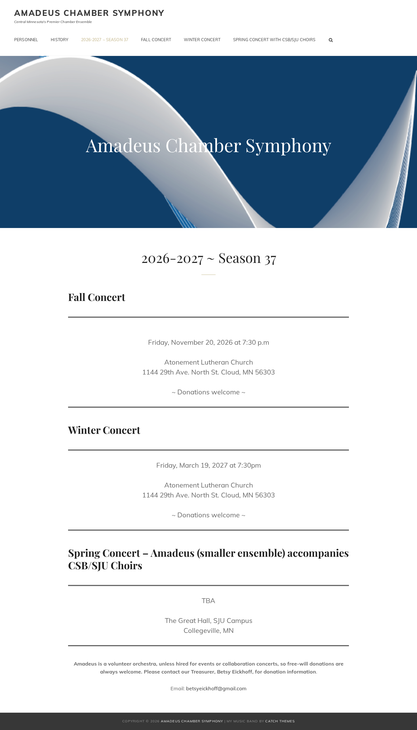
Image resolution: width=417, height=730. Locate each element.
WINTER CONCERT (202, 39)
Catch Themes (279, 721)
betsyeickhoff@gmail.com (216, 688)
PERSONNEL (26, 39)
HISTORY (59, 39)
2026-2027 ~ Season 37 (104, 39)
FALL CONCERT (156, 39)
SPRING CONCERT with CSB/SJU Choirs (274, 39)
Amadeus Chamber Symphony (89, 13)
